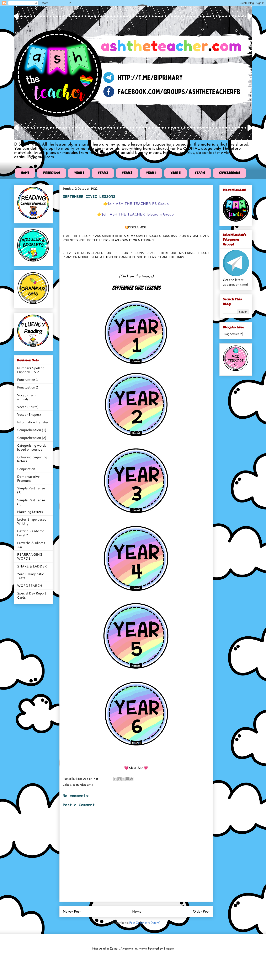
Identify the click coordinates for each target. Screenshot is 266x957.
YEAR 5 (175, 173)
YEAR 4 (151, 173)
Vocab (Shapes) (29, 414)
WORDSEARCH (29, 585)
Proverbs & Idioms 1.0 (31, 544)
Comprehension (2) (31, 437)
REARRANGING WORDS (29, 556)
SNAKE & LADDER (32, 566)
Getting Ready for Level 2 (30, 532)
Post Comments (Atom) (144, 922)
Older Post (201, 911)
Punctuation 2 (27, 387)
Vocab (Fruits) (28, 406)
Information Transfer (32, 422)
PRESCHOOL (51, 173)
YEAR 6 (200, 173)
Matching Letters (30, 511)
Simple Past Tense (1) (31, 490)
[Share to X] (123, 779)
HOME (25, 173)
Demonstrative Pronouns (28, 478)
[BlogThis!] (119, 779)
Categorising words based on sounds (31, 447)
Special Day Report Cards (31, 595)
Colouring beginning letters (32, 459)
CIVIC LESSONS (229, 173)
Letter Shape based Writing (32, 521)
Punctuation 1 (27, 379)
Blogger (169, 948)
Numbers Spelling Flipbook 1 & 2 (30, 369)
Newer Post (72, 911)
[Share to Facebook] (127, 779)
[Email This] (115, 779)
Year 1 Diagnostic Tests (30, 575)
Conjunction (26, 468)
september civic (83, 785)
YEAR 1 (79, 173)
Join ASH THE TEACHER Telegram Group (138, 215)
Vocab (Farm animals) (26, 397)
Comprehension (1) (31, 429)
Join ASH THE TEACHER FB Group (139, 204)
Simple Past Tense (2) (31, 501)
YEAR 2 (103, 173)
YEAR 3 (127, 173)
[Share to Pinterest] (131, 779)
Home (137, 911)
